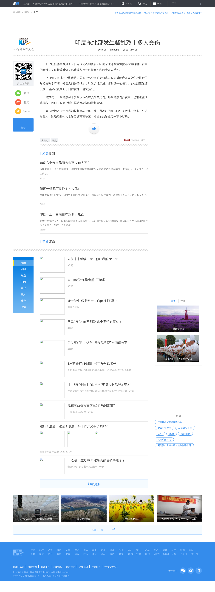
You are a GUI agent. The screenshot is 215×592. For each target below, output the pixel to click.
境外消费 (185, 433)
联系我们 (45, 566)
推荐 (23, 263)
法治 (23, 307)
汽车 (147, 549)
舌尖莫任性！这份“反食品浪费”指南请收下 (97, 342)
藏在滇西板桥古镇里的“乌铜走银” (91, 405)
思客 (33, 554)
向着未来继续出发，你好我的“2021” (93, 259)
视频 (59, 554)
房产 (156, 549)
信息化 (130, 554)
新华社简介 (18, 566)
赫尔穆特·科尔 (185, 427)
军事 (94, 549)
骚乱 (54, 140)
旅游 (112, 554)
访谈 (103, 549)
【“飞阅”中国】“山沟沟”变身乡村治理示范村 (99, 384)
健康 (121, 554)
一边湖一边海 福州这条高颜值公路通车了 (96, 460)
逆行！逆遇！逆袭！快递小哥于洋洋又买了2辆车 (74, 426)
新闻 (23, 269)
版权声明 (70, 566)
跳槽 (171, 433)
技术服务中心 (111, 566)
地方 (41, 549)
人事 (68, 549)
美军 (160, 433)
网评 (23, 288)
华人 (129, 549)
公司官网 (32, 566)
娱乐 (77, 554)
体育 (94, 554)
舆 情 (147, 554)
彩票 (68, 554)
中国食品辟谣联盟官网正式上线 (128, 12)
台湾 (121, 549)
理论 (77, 549)
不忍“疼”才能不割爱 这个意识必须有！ (95, 321)
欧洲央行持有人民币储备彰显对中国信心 (43, 3)
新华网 (17, 12)
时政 (33, 549)
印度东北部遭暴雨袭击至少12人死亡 (65, 162)
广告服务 (96, 566)
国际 (26, 12)
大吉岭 (44, 140)
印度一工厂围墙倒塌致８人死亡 (62, 214)
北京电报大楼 (164, 427)
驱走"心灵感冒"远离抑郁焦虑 (156, 12)
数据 (138, 554)
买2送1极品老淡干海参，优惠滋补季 (186, 12)
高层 (59, 549)
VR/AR (157, 554)
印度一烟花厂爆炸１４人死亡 (60, 188)
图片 (23, 294)
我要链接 (58, 566)
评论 (23, 127)
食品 (103, 554)
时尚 (85, 554)
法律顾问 (83, 566)
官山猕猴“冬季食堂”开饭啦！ (88, 280)
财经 (23, 275)
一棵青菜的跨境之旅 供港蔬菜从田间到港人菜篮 (91, 3)
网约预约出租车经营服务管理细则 (174, 445)
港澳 (112, 549)
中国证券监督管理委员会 (170, 422)
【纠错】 (127, 140)
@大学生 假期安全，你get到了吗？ (92, 300)
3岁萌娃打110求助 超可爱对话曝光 (92, 363)
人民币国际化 (164, 439)
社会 (23, 300)
